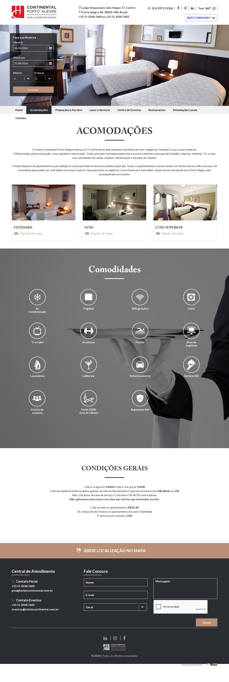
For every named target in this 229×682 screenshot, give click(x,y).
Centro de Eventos (129, 110)
